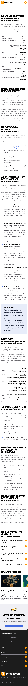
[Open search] (22, 2)
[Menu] (25, 2)
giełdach (8, 100)
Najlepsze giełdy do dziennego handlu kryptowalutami (8, 593)
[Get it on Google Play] (14, 637)
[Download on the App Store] (14, 642)
